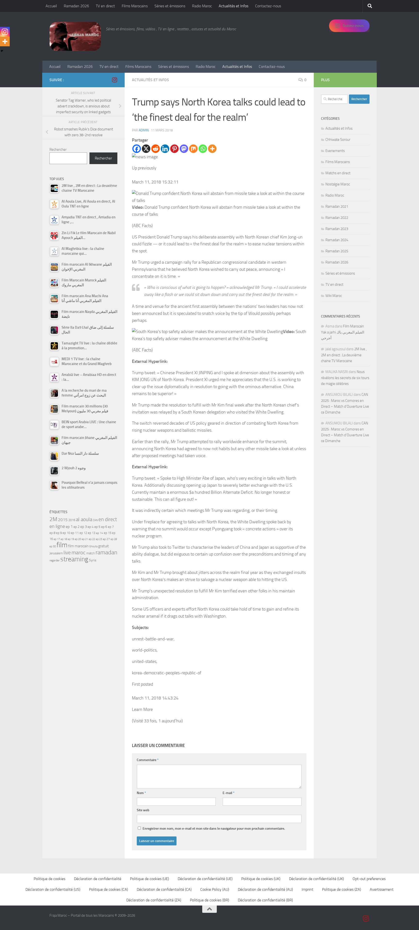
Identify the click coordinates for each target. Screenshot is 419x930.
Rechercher (58, 149)
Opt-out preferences (369, 878)
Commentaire (148, 760)
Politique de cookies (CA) (108, 889)
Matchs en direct (337, 173)
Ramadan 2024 (336, 240)
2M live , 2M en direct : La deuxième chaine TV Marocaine (344, 355)
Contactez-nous (268, 6)
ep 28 (114, 539)
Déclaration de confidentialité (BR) (265, 900)
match (90, 553)
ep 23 (99, 539)
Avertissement (382, 889)
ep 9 (59, 533)
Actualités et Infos (233, 6)
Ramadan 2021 (336, 206)
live (67, 553)
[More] (212, 148)
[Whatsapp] (203, 148)
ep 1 (69, 526)
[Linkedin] (165, 148)
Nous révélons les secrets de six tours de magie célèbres (345, 378)
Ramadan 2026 (76, 6)
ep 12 (83, 533)
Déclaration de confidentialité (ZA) (153, 900)
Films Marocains (135, 6)
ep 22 (92, 539)
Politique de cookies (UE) (149, 878)
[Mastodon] (184, 148)
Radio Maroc (202, 6)
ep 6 (104, 527)
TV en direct (105, 6)
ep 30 (52, 546)
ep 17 (57, 539)
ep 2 (76, 527)
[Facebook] (136, 148)
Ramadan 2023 (336, 229)
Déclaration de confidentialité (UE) (205, 878)
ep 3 (83, 527)
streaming (74, 559)
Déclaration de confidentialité (97, 878)
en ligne (57, 526)
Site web (143, 810)
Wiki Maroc (333, 296)
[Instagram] (5, 32)
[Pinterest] (174, 148)
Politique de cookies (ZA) (341, 889)
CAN (95, 520)
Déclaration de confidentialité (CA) (164, 889)
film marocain (78, 546)
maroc (79, 552)
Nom (141, 793)
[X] (146, 148)
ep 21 (85, 539)
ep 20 (78, 539)
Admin (144, 130)
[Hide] (2, 51)
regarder (54, 560)
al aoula (84, 519)
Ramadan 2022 (336, 217)
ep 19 (71, 539)
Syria (92, 560)
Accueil (51, 6)
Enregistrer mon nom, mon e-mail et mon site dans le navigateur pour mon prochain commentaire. (214, 829)
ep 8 (52, 533)
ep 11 (75, 533)
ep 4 (91, 527)
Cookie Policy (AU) (214, 889)
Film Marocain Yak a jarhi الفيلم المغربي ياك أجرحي (342, 332)
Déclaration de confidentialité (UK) (316, 878)
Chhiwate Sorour (337, 139)
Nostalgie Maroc (337, 184)
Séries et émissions (169, 6)
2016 (71, 520)
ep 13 (91, 533)
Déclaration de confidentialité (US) (52, 889)
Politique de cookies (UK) (260, 878)
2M (53, 519)
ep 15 (107, 533)
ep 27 (106, 539)
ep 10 (66, 533)
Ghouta (93, 546)
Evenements (335, 151)
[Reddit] (155, 148)
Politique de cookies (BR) (209, 900)
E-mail (228, 793)
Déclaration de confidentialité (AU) (265, 889)
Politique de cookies (49, 878)
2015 (63, 519)
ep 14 (99, 533)
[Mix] (193, 148)
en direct (107, 519)
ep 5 (97, 527)
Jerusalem (56, 553)
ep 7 (111, 527)
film (61, 545)
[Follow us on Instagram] (114, 80)
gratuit (103, 546)
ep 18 (64, 539)
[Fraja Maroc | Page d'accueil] (75, 36)
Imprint (307, 889)
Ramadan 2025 (336, 251)
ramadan (106, 552)
